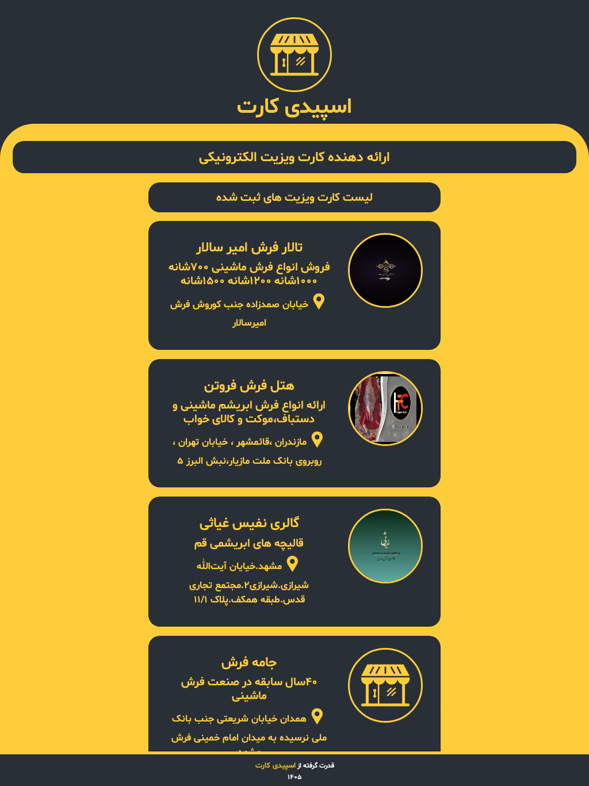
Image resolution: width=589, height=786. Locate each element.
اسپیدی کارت (275, 766)
